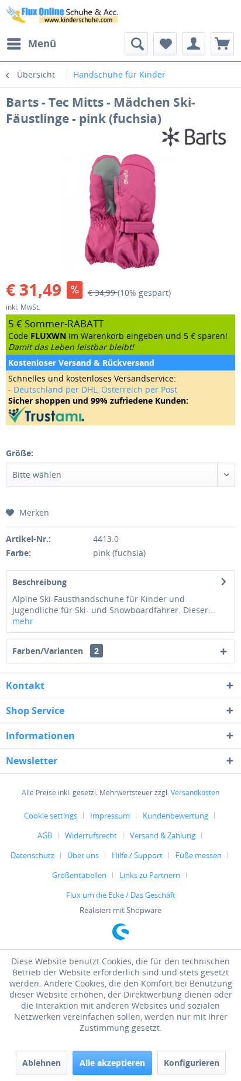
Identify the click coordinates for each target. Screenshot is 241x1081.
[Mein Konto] (193, 43)
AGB (44, 835)
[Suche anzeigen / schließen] (136, 43)
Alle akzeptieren (112, 1062)
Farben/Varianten (55, 650)
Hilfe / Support (137, 855)
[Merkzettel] (165, 43)
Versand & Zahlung (162, 835)
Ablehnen (41, 1062)
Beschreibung (39, 581)
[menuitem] (31, 43)
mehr (22, 621)
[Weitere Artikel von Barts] (194, 137)
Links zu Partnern (149, 875)
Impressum (110, 815)
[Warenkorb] (222, 43)
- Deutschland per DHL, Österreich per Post (92, 389)
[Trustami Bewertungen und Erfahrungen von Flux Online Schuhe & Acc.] (120, 414)
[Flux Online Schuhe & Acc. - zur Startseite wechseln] (63, 16)
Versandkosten (195, 792)
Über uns (83, 855)
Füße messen (198, 855)
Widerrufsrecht (91, 835)
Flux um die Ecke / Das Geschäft (120, 895)
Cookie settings (50, 815)
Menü (42, 43)
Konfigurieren (191, 1062)
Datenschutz (32, 855)
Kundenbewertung (175, 815)
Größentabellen (79, 875)
